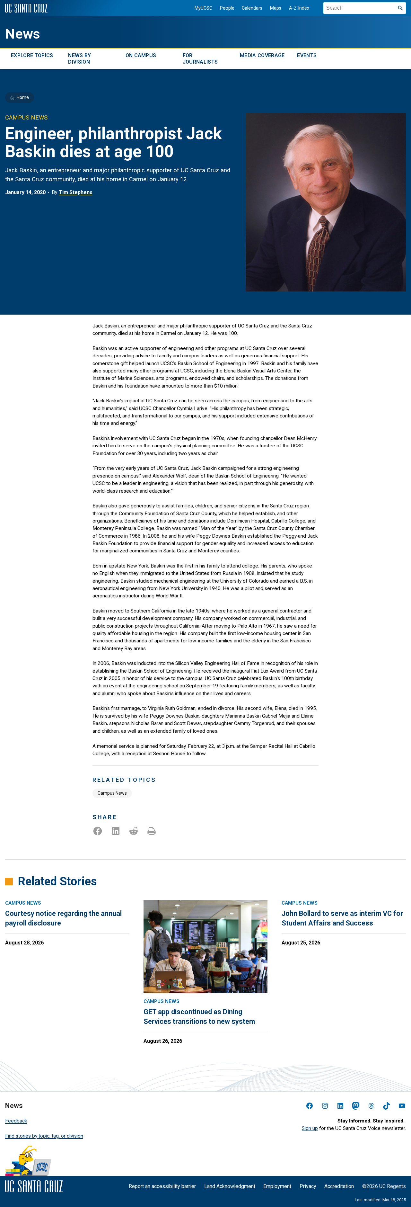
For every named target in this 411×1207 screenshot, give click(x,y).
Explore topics (32, 55)
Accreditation (339, 1186)
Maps (275, 8)
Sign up (310, 1128)
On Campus (141, 55)
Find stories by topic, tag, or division (44, 1136)
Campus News (112, 793)
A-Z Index (299, 8)
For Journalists (200, 58)
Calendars (252, 8)
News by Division (79, 58)
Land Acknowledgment (229, 1186)
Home (23, 97)
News (22, 34)
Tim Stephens (75, 192)
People (227, 8)
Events (307, 55)
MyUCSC (203, 8)
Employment (277, 1186)
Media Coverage (262, 55)
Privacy (308, 1186)
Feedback (16, 1121)
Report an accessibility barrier (162, 1186)
